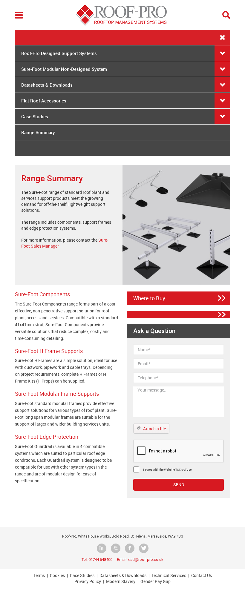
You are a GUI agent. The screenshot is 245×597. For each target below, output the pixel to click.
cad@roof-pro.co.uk (145, 559)
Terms (39, 575)
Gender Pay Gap (155, 581)
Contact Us (201, 575)
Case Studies (34, 116)
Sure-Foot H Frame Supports (49, 350)
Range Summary (38, 132)
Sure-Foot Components (42, 294)
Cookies (57, 575)
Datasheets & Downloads (47, 85)
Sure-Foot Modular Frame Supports (57, 393)
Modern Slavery (120, 581)
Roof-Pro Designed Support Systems (59, 53)
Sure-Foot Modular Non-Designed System (64, 69)
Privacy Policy (87, 581)
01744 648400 (100, 559)
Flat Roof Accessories (43, 101)
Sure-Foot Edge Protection (46, 436)
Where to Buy (149, 298)
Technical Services (168, 575)
